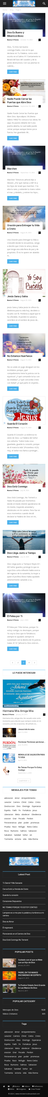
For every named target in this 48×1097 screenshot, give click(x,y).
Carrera (16, 802)
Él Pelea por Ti (15, 616)
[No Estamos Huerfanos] (24, 345)
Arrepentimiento (28, 798)
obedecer (25, 814)
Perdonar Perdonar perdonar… (31, 742)
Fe (20, 810)
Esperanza (36, 806)
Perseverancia (10, 822)
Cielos (30, 802)
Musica (17, 1086)
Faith (14, 810)
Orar (15, 818)
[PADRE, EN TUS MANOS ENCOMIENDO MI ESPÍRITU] (9, 975)
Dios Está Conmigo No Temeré (15, 940)
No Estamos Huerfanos (19, 356)
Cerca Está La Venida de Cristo (15, 889)
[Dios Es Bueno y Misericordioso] (24, 25)
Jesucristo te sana (26, 729)
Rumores (14, 831)
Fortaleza (27, 810)
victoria (18, 839)
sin (31, 835)
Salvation (8, 835)
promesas (35, 822)
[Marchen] (24, 158)
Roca (6, 831)
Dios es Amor (8, 922)
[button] (44, 3)
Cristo (37, 802)
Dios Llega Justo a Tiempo (21, 553)
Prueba (7, 826)
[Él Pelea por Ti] (24, 605)
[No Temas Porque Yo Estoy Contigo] (6, 770)
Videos (27, 1086)
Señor (25, 835)
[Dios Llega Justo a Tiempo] (24, 542)
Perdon (30, 818)
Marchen (12, 168)
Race (14, 826)
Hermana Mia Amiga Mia (18, 711)
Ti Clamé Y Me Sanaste (12, 883)
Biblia (12, 1089)
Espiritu (7, 810)
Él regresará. (8, 928)
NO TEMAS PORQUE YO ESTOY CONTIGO (20, 907)
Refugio (21, 826)
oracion (7, 818)
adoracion (8, 798)
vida (24, 839)
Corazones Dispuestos (12, 901)
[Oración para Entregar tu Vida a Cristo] (24, 218)
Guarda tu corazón (10, 895)
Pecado (21, 818)
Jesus (35, 810)
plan (20, 822)
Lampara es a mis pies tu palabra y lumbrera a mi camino (23, 914)
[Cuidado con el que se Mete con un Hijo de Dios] (9, 963)
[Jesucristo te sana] (9, 732)
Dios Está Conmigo (17, 486)
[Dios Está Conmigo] (24, 475)
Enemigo (26, 806)
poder (26, 822)
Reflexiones (38, 1086)
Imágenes (22, 1089)
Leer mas (13, 72)
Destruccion (9, 806)
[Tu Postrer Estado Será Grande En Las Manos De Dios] (9, 988)
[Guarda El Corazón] (24, 410)
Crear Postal (35, 1089)
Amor (17, 798)
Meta (17, 814)
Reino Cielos (32, 826)
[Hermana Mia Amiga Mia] (24, 693)
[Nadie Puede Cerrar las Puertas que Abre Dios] (24, 91)
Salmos (23, 831)
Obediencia (36, 814)
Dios (19, 806)
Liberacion (8, 814)
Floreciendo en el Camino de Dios (16, 934)
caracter (7, 802)
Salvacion (33, 831)
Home (5, 10)
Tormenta (8, 839)
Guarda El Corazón (17, 423)
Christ (23, 802)
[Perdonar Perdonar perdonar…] (9, 745)
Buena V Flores (13, 40)
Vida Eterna (33, 839)
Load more (23, 781)
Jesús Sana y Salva (17, 296)
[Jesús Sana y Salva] (24, 283)
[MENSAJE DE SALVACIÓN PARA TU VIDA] (9, 758)
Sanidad (17, 835)
